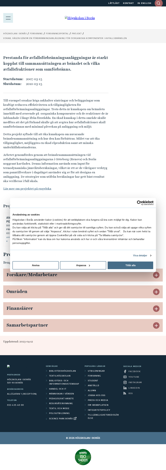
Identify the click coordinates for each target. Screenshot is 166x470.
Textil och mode (59, 408)
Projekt (77, 34)
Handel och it (57, 389)
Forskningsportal (57, 34)
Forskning (36, 34)
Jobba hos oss (97, 395)
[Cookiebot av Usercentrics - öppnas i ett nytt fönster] (139, 202)
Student (93, 381)
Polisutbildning (59, 413)
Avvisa (35, 265)
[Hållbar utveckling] (83, 457)
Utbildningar (96, 371)
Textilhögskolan (60, 376)
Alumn (92, 391)
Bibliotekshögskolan (62, 371)
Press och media (98, 400)
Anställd (93, 386)
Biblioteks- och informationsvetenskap (64, 382)
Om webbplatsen (98, 405)
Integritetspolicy (99, 410)
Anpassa (81, 265)
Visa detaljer (140, 255)
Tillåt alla (130, 265)
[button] (156, 275)
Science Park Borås (61, 419)
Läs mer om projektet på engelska (27, 188)
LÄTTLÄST (113, 3)
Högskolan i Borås (15, 34)
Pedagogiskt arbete (61, 399)
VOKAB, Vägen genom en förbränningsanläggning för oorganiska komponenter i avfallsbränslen (65, 38)
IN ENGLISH (144, 3)
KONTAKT (128, 3)
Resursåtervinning (61, 403)
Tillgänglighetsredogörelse (103, 416)
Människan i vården (61, 394)
